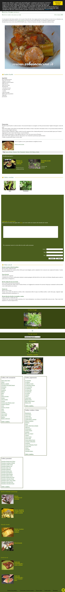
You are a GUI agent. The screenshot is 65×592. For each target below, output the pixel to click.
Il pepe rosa (4, 289)
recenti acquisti (20, 20)
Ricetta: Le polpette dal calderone (19, 162)
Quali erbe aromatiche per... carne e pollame (18, 563)
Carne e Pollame (9, 152)
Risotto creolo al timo (19, 144)
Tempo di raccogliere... (12, 590)
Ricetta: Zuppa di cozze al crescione (10, 281)
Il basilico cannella (32, 354)
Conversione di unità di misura (27, 590)
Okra (10, 190)
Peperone (15, 152)
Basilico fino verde (32, 328)
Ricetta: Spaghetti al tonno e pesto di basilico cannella (19, 511)
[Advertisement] (32, 110)
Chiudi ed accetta (58, 3)
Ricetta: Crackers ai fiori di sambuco (10, 267)
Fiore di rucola (5, 274)
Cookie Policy (49, 9)
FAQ (21, 222)
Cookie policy (47, 590)
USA (31, 152)
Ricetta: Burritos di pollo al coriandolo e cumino (13, 296)
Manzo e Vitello (35, 152)
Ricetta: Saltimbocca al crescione (18, 497)
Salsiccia (27, 152)
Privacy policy (39, 590)
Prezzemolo (22, 152)
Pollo (18, 152)
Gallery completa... (5, 421)
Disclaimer (55, 590)
